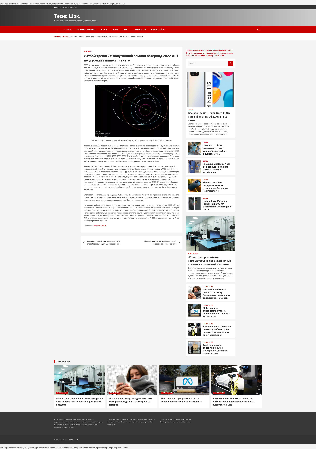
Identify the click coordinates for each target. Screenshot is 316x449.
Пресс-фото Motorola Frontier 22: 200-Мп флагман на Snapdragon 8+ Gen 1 (218, 205)
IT (58, 29)
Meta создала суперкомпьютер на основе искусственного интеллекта (216, 312)
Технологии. (63, 361)
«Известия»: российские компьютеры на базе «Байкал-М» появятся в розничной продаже (209, 261)
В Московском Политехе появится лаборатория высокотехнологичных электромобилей (217, 330)
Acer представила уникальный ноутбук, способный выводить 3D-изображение (104, 242)
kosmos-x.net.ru (99, 226)
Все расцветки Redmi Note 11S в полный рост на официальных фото (209, 117)
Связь (115, 29)
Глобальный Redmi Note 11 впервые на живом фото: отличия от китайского (216, 168)
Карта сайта (158, 29)
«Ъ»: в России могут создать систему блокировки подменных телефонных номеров (216, 293)
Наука (103, 29)
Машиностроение (86, 29)
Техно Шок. (67, 16)
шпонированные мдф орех (197, 50)
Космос (67, 29)
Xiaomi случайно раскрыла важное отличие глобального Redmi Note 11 (215, 186)
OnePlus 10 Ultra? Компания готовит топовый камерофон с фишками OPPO (215, 149)
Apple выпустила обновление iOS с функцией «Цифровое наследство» (215, 349)
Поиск (230, 63)
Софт (125, 29)
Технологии (139, 29)
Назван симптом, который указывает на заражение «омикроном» (160, 242)
